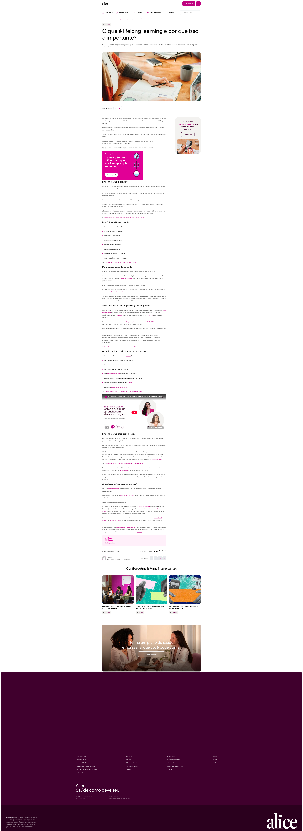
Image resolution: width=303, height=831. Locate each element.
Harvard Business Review (119, 292)
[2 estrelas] (157, 551)
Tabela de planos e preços (83, 772)
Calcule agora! (188, 134)
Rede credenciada (81, 756)
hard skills (119, 315)
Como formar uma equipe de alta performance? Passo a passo (124, 347)
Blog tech (128, 759)
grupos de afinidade (113, 373)
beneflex (130, 382)
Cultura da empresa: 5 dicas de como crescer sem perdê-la (123, 391)
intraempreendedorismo (119, 387)
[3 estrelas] (160, 551)
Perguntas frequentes (132, 766)
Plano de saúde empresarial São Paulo (86, 769)
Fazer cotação (189, 3)
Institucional (170, 763)
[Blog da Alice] (105, 4)
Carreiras (128, 769)
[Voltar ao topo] (225, 790)
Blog (108, 19)
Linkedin (214, 759)
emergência (109, 523)
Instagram (215, 756)
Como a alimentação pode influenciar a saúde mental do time (123, 463)
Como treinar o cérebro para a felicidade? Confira (120, 262)
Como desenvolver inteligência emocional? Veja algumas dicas (124, 218)
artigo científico (157, 459)
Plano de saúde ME (81, 759)
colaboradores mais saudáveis (125, 527)
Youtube (214, 763)
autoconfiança (123, 470)
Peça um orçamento (151, 654)
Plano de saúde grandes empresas (85, 766)
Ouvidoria (169, 769)
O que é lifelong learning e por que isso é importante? (134, 19)
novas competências (126, 278)
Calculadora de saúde (132, 763)
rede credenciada (144, 506)
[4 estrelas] (162, 551)
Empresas (114, 19)
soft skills (150, 315)
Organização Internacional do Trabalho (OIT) (140, 322)
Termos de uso (171, 756)
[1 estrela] (154, 551)
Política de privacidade (173, 759)
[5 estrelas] (165, 551)
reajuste (139, 532)
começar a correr (114, 520)
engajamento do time (127, 495)
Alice (103, 19)
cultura (128, 356)
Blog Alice (129, 756)
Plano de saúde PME (81, 763)
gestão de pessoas (114, 488)
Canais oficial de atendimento (175, 766)
